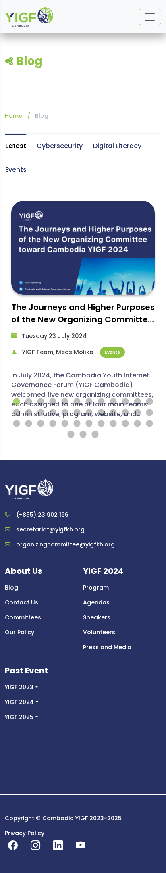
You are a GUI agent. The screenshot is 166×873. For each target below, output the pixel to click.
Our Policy (19, 632)
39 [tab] (95, 435)
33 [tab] (113, 424)
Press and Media (107, 647)
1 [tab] (16, 402)
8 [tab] (101, 402)
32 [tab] (101, 424)
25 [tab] (16, 424)
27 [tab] (41, 424)
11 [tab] (137, 402)
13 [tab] (16, 413)
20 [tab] (101, 413)
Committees (23, 617)
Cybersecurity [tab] (60, 145)
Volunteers (99, 632)
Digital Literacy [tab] (117, 145)
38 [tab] (83, 435)
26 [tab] (29, 424)
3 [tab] (41, 402)
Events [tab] (16, 169)
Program (96, 587)
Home (13, 116)
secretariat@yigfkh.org (50, 529)
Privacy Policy (24, 833)
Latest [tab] (15, 145)
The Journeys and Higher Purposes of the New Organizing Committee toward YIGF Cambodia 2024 (83, 319)
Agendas (96, 602)
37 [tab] (71, 435)
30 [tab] (77, 424)
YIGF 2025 (19, 717)
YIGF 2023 (19, 687)
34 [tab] (125, 424)
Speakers (96, 617)
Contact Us (21, 602)
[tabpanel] (83, 315)
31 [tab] (89, 424)
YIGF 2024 (19, 702)
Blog (11, 587)
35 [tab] (137, 424)
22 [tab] (125, 413)
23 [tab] (137, 413)
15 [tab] (41, 413)
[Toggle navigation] (150, 17)
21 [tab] (113, 413)
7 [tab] (89, 402)
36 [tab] (149, 424)
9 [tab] (113, 402)
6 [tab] (77, 402)
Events (112, 352)
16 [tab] (53, 413)
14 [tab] (29, 413)
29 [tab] (65, 424)
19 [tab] (89, 413)
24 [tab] (149, 413)
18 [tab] (77, 413)
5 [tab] (65, 402)
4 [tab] (53, 402)
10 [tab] (125, 402)
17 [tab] (65, 413)
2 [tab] (29, 402)
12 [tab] (149, 402)
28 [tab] (53, 424)
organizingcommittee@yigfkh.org (65, 544)
